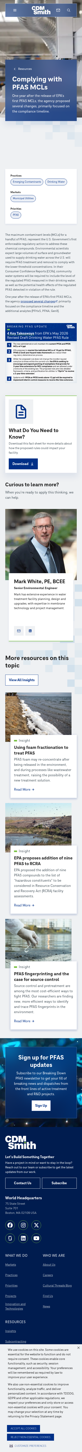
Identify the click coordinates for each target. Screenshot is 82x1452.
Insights (10, 1331)
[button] (78, 1347)
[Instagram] (23, 1225)
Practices (11, 1275)
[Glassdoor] (10, 1238)
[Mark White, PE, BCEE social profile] (30, 631)
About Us (49, 1265)
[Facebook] (10, 1225)
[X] (36, 1225)
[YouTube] (36, 1238)
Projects (10, 1296)
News (46, 1306)
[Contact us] (58, 10)
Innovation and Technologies (15, 1306)
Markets (10, 1265)
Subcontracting (15, 1341)
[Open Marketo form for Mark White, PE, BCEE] (19, 631)
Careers (48, 1275)
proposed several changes (38, 301)
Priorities (11, 1286)
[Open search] (68, 10)
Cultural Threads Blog (57, 1286)
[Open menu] (14, 10)
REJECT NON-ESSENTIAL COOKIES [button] (30, 1437)
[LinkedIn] (23, 1238)
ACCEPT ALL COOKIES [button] (23, 1428)
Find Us (48, 1296)
